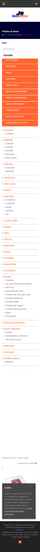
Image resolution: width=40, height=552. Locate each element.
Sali (7, 214)
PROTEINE (19, 35)
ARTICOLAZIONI (9, 184)
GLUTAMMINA (9, 258)
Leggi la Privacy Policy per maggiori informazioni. (18, 511)
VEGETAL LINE (9, 352)
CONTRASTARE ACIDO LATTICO (17, 123)
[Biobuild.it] (20, 17)
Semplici (9, 210)
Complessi (10, 199)
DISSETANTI (8, 239)
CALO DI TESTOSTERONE (15, 116)
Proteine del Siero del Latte (18, 294)
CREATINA (7, 227)
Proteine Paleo (12, 301)
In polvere (10, 203)
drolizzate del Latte (14, 291)
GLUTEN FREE (10, 66)
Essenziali (10, 167)
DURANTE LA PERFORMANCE (16, 97)
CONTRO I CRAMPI (10, 220)
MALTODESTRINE (10, 264)
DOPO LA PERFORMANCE (15, 104)
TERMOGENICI (9, 346)
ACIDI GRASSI (9, 130)
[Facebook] (20, 542)
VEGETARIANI (10, 79)
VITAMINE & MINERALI (12, 358)
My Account (29, 527)
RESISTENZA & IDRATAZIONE (14, 322)
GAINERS (7, 252)
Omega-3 (10, 133)
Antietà (9, 332)
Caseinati (9, 280)
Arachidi (9, 147)
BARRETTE (7, 190)
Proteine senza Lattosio (16, 309)
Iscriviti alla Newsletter (15, 527)
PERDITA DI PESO (12, 85)
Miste (8, 312)
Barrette (9, 150)
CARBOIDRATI (9, 196)
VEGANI (8, 72)
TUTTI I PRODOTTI (12, 60)
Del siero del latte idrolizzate (18, 283)
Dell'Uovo (10, 287)
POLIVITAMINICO (10, 270)
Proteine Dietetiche (14, 298)
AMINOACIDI (8, 164)
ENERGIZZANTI (9, 245)
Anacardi (9, 143)
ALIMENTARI (8, 140)
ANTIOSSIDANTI (9, 177)
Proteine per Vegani (14, 305)
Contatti (20, 530)
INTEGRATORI (11, 35)
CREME (6, 233)
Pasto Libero (11, 157)
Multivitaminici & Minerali (17, 335)
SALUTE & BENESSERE (12, 329)
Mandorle (10, 154)
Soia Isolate (11, 316)
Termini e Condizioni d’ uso (25, 525)
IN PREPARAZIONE (12, 110)
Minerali (9, 361)
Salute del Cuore (13, 339)
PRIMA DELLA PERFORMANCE (16, 91)
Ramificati (10, 171)
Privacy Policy (9, 525)
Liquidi (8, 207)
